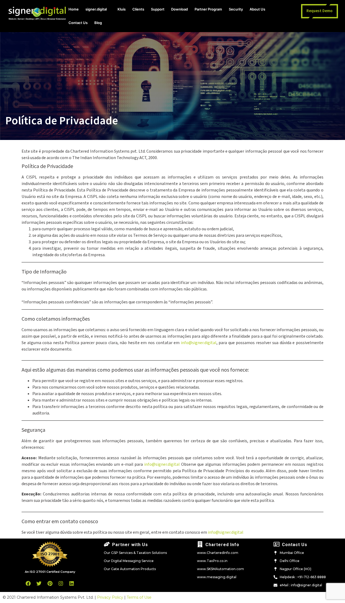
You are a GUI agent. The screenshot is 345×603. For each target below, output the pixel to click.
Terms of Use (139, 597)
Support (157, 9)
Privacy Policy (110, 597)
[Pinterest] (49, 583)
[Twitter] (39, 583)
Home (73, 9)
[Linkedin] (71, 583)
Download (179, 9)
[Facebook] (28, 583)
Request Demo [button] (319, 11)
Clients (138, 9)
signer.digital (96, 9)
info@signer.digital (198, 343)
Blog (98, 22)
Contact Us (78, 22)
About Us (257, 9)
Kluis (122, 9)
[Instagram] (60, 583)
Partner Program (208, 9)
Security (236, 9)
